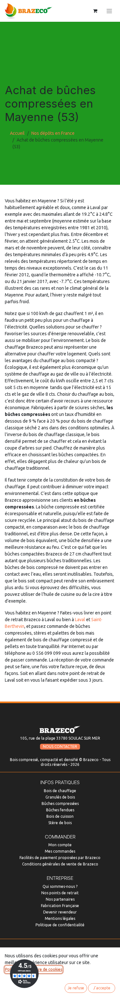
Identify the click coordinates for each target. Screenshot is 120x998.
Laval (80, 619)
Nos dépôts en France (53, 133)
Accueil (17, 133)
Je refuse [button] (76, 988)
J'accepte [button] (101, 988)
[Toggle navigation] (109, 11)
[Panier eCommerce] (95, 11)
